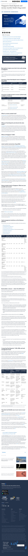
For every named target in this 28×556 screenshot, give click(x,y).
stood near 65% (19, 172)
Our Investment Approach (14, 512)
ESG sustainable (4, 514)
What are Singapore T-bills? (7, 44)
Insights (20, 510)
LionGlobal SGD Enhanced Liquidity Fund (8, 229)
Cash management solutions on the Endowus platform (10, 49)
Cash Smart (22, 190)
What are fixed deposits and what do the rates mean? (10, 43)
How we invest (3, 510)
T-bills (22, 353)
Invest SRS (3, 512)
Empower (20, 511)
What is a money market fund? (7, 41)
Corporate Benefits (4, 521)
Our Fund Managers (13, 515)
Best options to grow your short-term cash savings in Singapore (12, 36)
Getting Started (13, 511)
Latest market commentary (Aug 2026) (8, 46)
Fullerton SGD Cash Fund (6, 225)
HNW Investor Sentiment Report (23, 515)
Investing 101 (20, 513)
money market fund (5, 115)
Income (2, 515)
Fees (11, 510)
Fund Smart (17, 189)
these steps (17, 415)
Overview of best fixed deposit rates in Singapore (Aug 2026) (11, 38)
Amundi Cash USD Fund (6, 233)
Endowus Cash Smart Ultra (13, 108)
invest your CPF (10, 360)
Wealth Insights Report (22, 514)
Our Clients (12, 514)
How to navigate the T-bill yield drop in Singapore (10, 432)
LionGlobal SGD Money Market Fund (8, 226)
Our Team (12, 513)
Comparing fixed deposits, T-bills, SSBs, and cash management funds (12, 52)
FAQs (19, 512)
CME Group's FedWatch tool (21, 171)
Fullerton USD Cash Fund (6, 232)
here (15, 202)
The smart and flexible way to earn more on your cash (10, 54)
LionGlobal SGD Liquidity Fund (7, 230)
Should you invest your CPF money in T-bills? (9, 433)
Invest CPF (3, 511)
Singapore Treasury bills (4, 136)
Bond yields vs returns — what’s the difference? (9, 51)
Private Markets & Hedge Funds (5, 522)
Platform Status (13, 521)
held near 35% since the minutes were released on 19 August (17, 174)
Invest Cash (3, 513)
